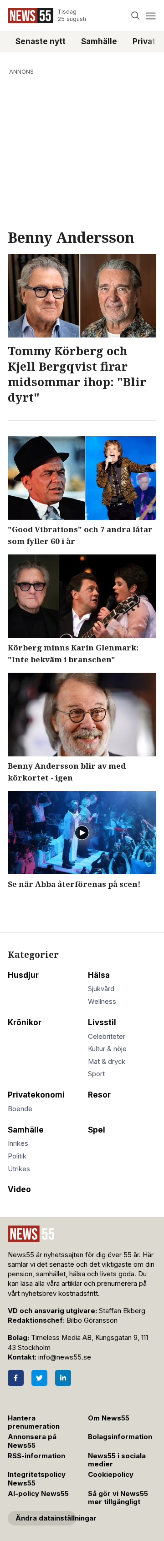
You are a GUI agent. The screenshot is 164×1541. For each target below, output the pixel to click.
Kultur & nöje (107, 1049)
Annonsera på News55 (32, 1441)
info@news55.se (64, 1357)
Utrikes (19, 1169)
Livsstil (102, 1022)
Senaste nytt (40, 41)
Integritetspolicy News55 (37, 1478)
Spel (96, 1129)
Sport (96, 1074)
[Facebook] (16, 1378)
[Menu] (150, 15)
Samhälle (99, 41)
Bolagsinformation (120, 1437)
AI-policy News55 (38, 1494)
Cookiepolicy (110, 1474)
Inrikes (18, 1143)
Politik (17, 1156)
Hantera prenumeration (34, 1422)
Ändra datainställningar (45, 1518)
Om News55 (108, 1418)
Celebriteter (106, 1036)
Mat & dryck (106, 1062)
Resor (99, 1094)
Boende (20, 1109)
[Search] (135, 15)
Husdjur (23, 975)
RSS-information (36, 1456)
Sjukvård (101, 989)
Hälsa (99, 975)
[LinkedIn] (63, 1378)
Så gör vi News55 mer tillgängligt (118, 1498)
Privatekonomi (36, 1094)
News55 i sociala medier (117, 1460)
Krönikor (24, 1022)
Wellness (102, 1001)
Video (19, 1189)
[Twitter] (39, 1378)
